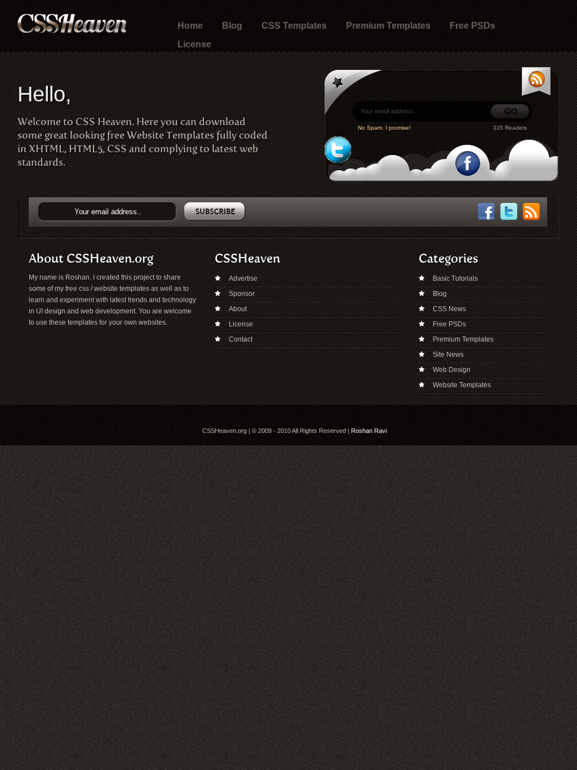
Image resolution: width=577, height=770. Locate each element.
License (194, 44)
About (238, 309)
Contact (240, 339)
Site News (448, 355)
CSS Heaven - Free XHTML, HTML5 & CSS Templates (72, 23)
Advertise (243, 278)
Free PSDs (472, 25)
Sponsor (242, 294)
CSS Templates (294, 25)
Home (190, 25)
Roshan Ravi (369, 430)
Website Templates (462, 385)
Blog (232, 25)
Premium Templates (388, 25)
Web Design (452, 370)
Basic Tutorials (455, 278)
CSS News (449, 309)
